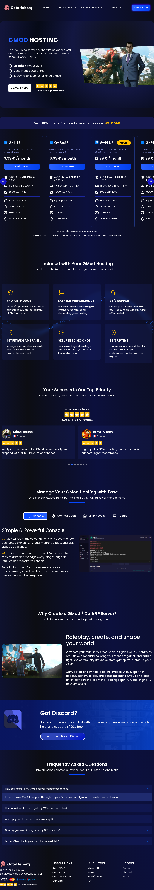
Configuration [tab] (66, 516)
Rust (90, 880)
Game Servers (63, 7)
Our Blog (57, 880)
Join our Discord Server (64, 736)
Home (46, 7)
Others (113, 7)
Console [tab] (38, 516)
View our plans (20, 88)
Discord (127, 872)
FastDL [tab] (122, 516)
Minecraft (93, 868)
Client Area (141, 7)
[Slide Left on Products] (3, 181)
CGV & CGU (59, 872)
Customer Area (61, 876)
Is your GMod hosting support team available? (32, 841)
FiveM (91, 872)
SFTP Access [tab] (97, 516)
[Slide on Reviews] (69, 464)
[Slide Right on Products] (150, 181)
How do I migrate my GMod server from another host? (37, 788)
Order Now (21, 166)
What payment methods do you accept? (29, 819)
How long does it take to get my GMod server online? (36, 808)
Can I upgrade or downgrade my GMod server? (33, 830)
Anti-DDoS (58, 868)
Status (126, 876)
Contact (127, 868)
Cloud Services (90, 7)
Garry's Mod (95, 876)
